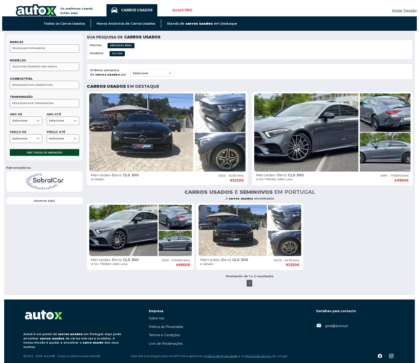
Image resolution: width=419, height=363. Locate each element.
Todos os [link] (64, 24)
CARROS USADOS (137, 10)
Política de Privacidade (166, 327)
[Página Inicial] (36, 10)
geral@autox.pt (336, 326)
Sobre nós (156, 318)
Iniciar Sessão (404, 11)
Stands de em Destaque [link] (202, 24)
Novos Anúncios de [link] (126, 24)
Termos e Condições (164, 335)
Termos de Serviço (258, 356)
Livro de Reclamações (166, 344)
